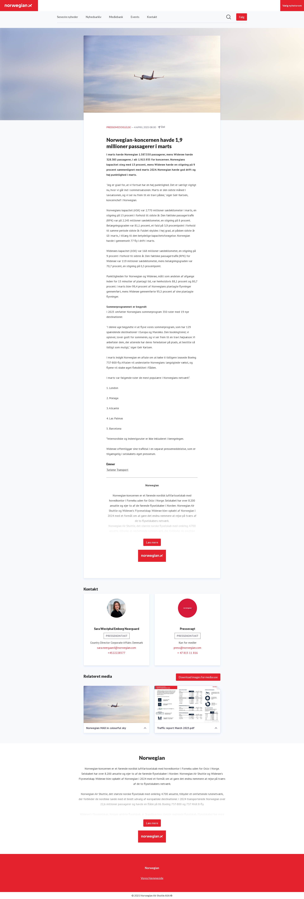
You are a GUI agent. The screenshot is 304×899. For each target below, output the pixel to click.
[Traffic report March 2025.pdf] (187, 704)
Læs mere (152, 542)
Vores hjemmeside (152, 878)
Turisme (111, 470)
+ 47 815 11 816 (187, 653)
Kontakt (152, 17)
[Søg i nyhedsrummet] (228, 17)
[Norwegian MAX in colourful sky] (116, 704)
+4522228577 (116, 653)
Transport (122, 470)
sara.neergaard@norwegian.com (116, 648)
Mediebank (116, 17)
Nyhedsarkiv (93, 17)
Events (135, 17)
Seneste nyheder (67, 17)
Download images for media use (198, 677)
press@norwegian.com (187, 648)
